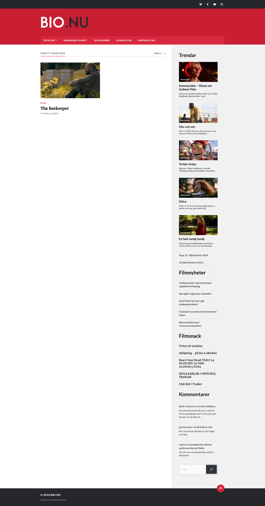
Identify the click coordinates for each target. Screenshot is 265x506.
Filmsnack (190, 336)
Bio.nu (56, 494)
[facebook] (207, 4)
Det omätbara (208, 406)
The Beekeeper (54, 108)
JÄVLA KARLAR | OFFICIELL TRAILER (197, 375)
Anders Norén (58, 500)
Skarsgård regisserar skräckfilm (195, 293)
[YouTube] (214, 4)
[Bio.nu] (132, 23)
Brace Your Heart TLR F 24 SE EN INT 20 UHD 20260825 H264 (196, 363)
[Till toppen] (221, 488)
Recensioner (102, 40)
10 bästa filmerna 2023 (191, 262)
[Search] (222, 4)
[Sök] (211, 469)
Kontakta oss (146, 40)
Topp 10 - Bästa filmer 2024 (193, 255)
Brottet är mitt (204, 426)
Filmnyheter (124, 40)
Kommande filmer (75, 40)
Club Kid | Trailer (190, 384)
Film (43, 103)
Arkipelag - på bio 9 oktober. (198, 353)
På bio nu (49, 40)
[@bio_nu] (200, 4)
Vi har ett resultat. (191, 346)
